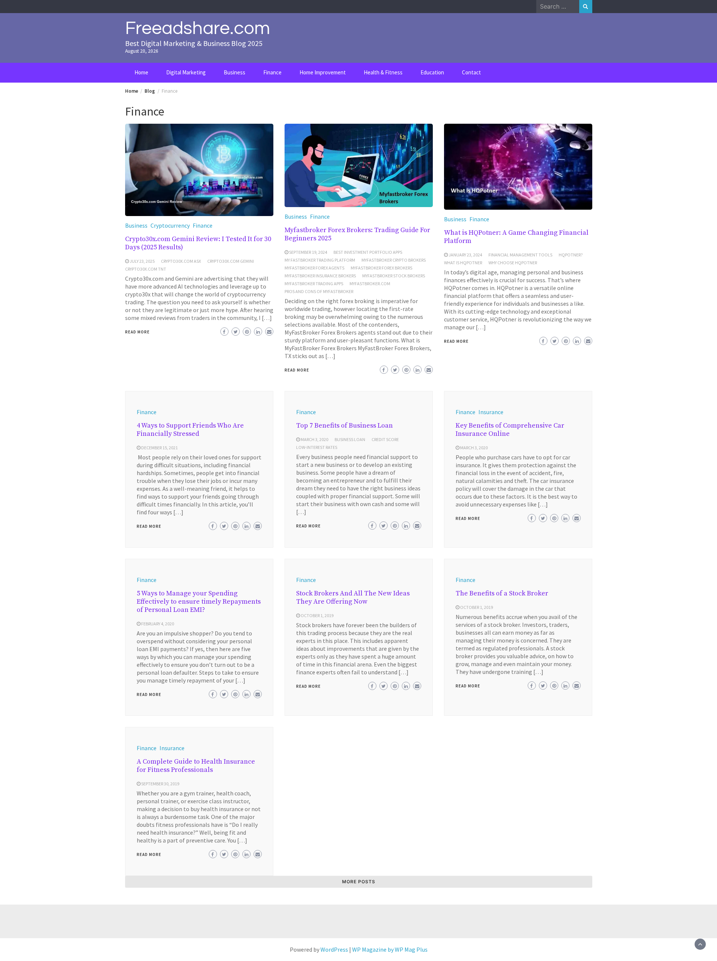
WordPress (334, 949)
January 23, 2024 (465, 255)
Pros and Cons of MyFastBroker (319, 291)
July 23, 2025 (142, 261)
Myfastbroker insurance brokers (320, 275)
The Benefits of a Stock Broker (502, 593)
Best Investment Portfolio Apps (367, 252)
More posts (358, 881)
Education (432, 72)
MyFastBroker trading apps (314, 283)
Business (234, 72)
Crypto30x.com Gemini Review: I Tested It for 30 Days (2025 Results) (198, 243)
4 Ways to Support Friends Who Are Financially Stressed (190, 429)
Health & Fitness (383, 72)
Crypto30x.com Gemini (230, 261)
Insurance (490, 412)
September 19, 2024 (308, 252)
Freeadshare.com (197, 28)
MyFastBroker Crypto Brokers (393, 260)
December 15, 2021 (159, 447)
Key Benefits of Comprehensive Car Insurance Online (510, 429)
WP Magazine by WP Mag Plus (390, 949)
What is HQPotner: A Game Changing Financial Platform (516, 236)
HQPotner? (571, 255)
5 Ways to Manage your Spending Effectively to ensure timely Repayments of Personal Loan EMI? (199, 601)
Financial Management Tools (520, 255)
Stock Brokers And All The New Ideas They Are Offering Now (353, 597)
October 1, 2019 (317, 615)
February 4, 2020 (157, 623)
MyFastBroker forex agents (314, 268)
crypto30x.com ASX (181, 261)
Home (141, 72)
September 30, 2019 (160, 783)
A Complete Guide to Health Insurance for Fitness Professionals (196, 765)
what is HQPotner (463, 262)
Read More (137, 332)
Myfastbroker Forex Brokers (381, 268)
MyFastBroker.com (370, 283)
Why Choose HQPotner (512, 262)
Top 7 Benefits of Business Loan (344, 425)
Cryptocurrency (170, 225)
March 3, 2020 (314, 439)
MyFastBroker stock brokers (393, 275)
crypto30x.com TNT (145, 269)
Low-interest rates (316, 447)
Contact (471, 72)
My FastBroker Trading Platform (320, 260)
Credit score (385, 439)
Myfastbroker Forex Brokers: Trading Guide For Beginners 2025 (357, 234)
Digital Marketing (186, 72)
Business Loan (350, 439)
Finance (272, 72)
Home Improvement (322, 72)
